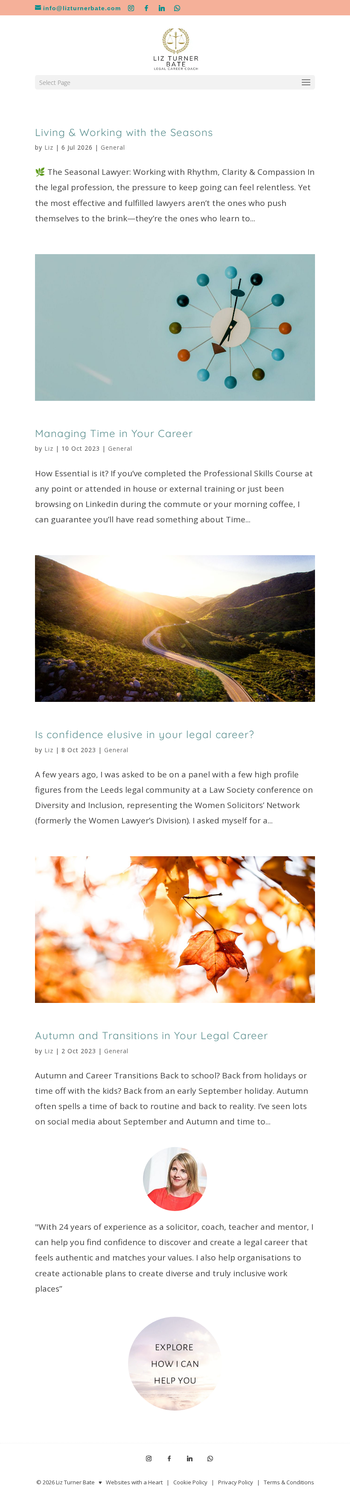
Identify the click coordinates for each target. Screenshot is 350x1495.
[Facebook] (146, 8)
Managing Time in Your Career (114, 433)
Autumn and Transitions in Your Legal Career (151, 1035)
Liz (48, 147)
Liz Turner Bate (75, 1482)
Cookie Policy (190, 1482)
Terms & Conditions (289, 1482)
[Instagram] (131, 8)
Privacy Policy (235, 1482)
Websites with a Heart (134, 1482)
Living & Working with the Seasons (124, 132)
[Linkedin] (162, 8)
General (113, 147)
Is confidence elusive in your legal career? (144, 734)
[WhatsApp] (177, 8)
